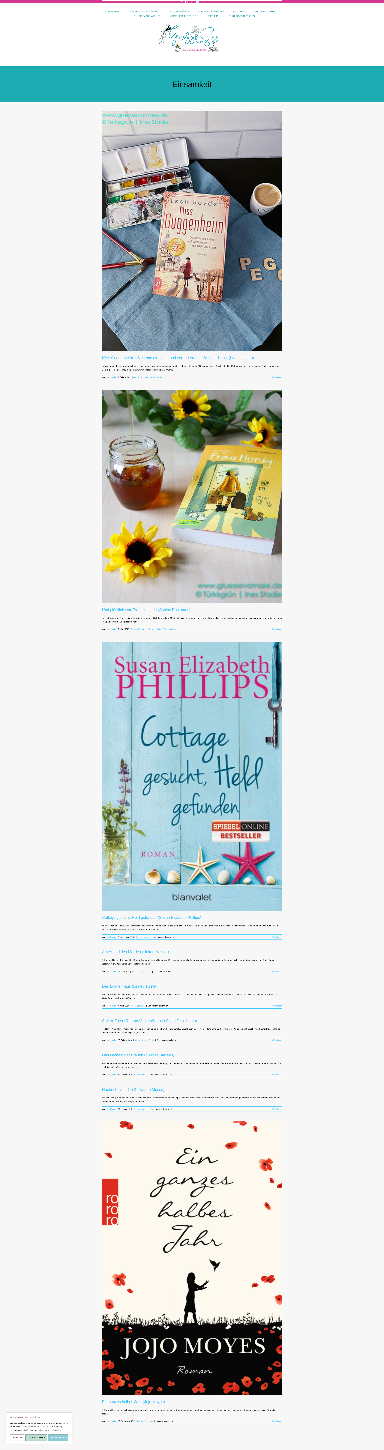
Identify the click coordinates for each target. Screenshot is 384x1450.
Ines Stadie (111, 377)
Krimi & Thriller (145, 971)
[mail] (203, 2)
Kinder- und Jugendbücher (149, 629)
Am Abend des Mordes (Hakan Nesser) (135, 952)
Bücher (136, 377)
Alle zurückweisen (36, 1437)
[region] (39, 1428)
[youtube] (197, 2)
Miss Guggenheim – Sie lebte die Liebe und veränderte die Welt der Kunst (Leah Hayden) (178, 358)
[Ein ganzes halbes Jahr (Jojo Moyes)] (192, 1258)
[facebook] (181, 2)
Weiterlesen (277, 377)
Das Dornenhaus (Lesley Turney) (130, 986)
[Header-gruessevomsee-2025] (192, 19)
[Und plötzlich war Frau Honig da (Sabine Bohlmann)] (192, 496)
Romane (144, 377)
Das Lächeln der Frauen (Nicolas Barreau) (138, 1055)
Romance (147, 937)
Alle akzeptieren (58, 1437)
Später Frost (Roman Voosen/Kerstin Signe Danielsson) (149, 1020)
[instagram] (186, 2)
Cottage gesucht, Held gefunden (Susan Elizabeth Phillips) (151, 917)
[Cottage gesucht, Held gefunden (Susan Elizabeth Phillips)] (192, 776)
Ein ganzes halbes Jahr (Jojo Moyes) (133, 1401)
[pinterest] (192, 2)
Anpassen (17, 1437)
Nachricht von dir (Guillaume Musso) (133, 1089)
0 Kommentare (156, 377)
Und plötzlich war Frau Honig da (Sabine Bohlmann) (146, 609)
